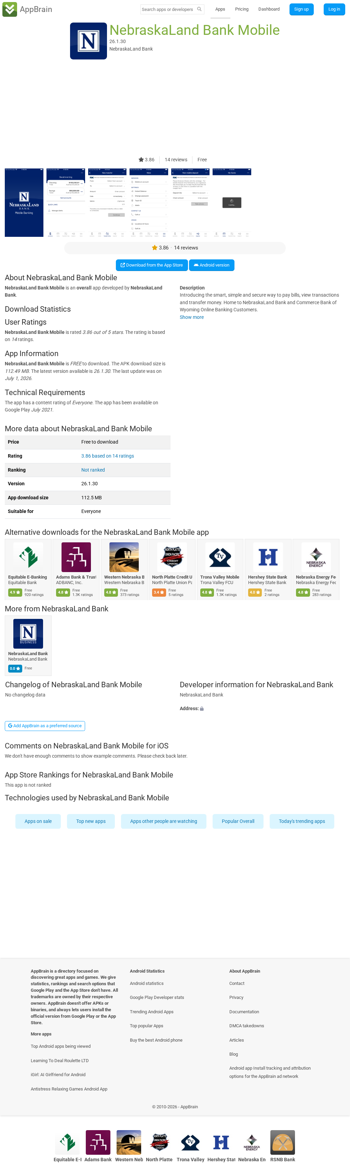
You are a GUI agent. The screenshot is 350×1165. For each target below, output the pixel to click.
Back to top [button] (335, 1109)
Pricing (241, 9)
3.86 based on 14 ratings (107, 456)
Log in (334, 9)
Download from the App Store (154, 265)
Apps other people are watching (164, 821)
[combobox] (168, 9)
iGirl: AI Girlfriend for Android (58, 1074)
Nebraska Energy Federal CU (316, 577)
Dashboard (269, 9)
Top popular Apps (146, 1025)
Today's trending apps (302, 821)
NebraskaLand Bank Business (28, 653)
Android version (214, 265)
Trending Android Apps (152, 1011)
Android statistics (147, 983)
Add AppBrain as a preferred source (47, 725)
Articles (236, 1040)
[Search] (199, 9)
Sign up (301, 9)
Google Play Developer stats (157, 997)
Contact (236, 983)
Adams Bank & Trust (76, 577)
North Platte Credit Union (172, 577)
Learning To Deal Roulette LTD (60, 1060)
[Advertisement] (175, 108)
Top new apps (91, 821)
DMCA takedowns (246, 1025)
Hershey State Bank (267, 577)
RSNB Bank (282, 1160)
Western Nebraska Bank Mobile (124, 577)
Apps (220, 9)
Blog (233, 1054)
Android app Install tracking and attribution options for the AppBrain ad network (270, 1072)
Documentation (244, 1011)
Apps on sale (38, 821)
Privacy (236, 997)
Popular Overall (238, 821)
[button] (262, 709)
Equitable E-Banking (27, 577)
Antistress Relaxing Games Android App (69, 1089)
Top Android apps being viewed (61, 1046)
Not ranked (93, 470)
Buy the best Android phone (156, 1040)
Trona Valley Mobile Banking (220, 577)
